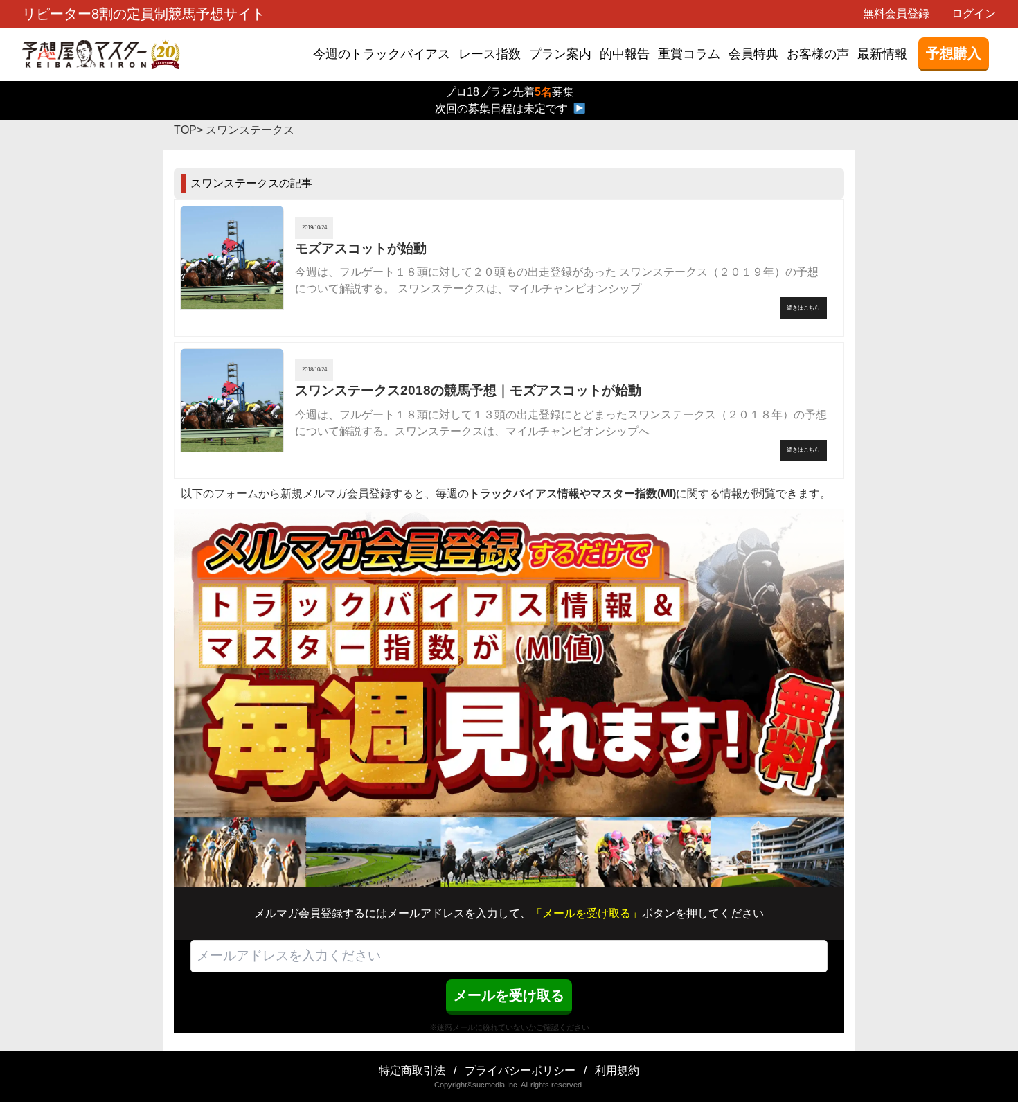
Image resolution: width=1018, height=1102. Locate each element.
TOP (185, 130)
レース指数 (489, 54)
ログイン (974, 13)
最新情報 (882, 54)
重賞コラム (689, 54)
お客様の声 (818, 54)
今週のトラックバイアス (381, 54)
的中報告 (625, 54)
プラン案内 (560, 54)
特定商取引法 (412, 1070)
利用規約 (617, 1070)
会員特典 (753, 54)
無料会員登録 (896, 13)
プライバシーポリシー (520, 1070)
